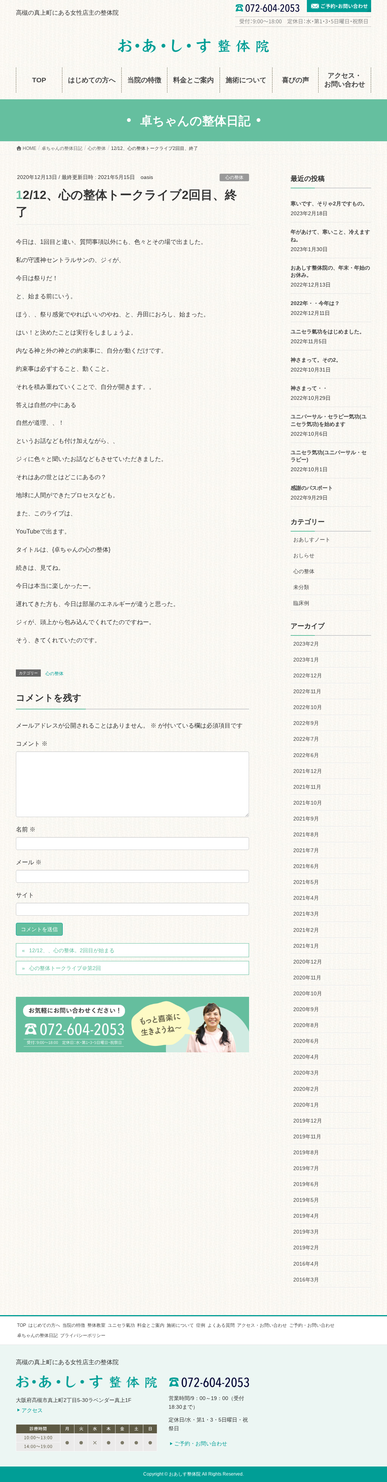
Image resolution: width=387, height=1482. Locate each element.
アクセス (32, 1410)
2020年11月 (307, 978)
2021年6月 (306, 866)
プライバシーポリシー (82, 1335)
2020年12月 (307, 962)
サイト (25, 895)
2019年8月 (306, 1152)
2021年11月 (307, 787)
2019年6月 (306, 1184)
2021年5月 (306, 882)
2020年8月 (306, 1025)
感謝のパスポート (312, 488)
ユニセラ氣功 (121, 1325)
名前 (26, 829)
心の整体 (234, 177)
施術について (180, 1325)
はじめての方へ (44, 1325)
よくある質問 (221, 1325)
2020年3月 (306, 1073)
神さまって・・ (309, 388)
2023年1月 (306, 660)
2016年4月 (306, 1264)
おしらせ (303, 555)
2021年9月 (306, 819)
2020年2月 (306, 1089)
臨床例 (301, 603)
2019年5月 (306, 1200)
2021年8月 (306, 834)
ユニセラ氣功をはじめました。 (328, 331)
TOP (21, 1325)
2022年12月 (307, 675)
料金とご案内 (150, 1325)
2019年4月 (306, 1216)
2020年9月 (306, 1009)
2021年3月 (306, 914)
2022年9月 (306, 723)
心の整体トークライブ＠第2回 (65, 968)
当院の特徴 (73, 1325)
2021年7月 (306, 850)
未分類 (301, 587)
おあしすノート (311, 540)
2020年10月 (307, 993)
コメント (32, 743)
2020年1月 (306, 1105)
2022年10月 (307, 707)
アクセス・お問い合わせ (262, 1325)
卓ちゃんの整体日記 (37, 1335)
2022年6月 (306, 755)
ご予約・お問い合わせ (311, 1325)
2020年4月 (306, 1057)
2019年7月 (306, 1168)
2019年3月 (306, 1232)
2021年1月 (306, 946)
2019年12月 (307, 1121)
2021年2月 (306, 930)
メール (29, 862)
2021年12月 (307, 771)
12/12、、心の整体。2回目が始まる (72, 950)
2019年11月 (307, 1136)
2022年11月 (307, 691)
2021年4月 (306, 898)
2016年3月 (306, 1280)
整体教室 (96, 1325)
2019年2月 (306, 1248)
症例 (200, 1325)
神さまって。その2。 (316, 360)
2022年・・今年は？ (315, 303)
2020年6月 (306, 1041)
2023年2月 (306, 644)
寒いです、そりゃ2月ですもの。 (329, 203)
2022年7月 (306, 739)
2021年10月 (307, 803)
